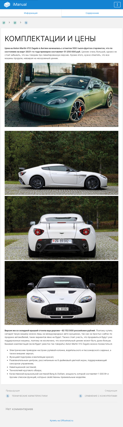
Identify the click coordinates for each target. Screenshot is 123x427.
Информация (31, 13)
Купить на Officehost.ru (61, 420)
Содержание (92, 13)
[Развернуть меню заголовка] (117, 4)
